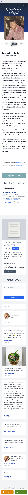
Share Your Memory (10, 271)
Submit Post (14, 297)
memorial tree (20, 162)
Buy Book (15, 248)
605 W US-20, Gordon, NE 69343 (14, 199)
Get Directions (8, 202)
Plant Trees (19, 202)
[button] (14, 356)
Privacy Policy (10, 488)
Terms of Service (18, 488)
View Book (7, 248)
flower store (19, 165)
